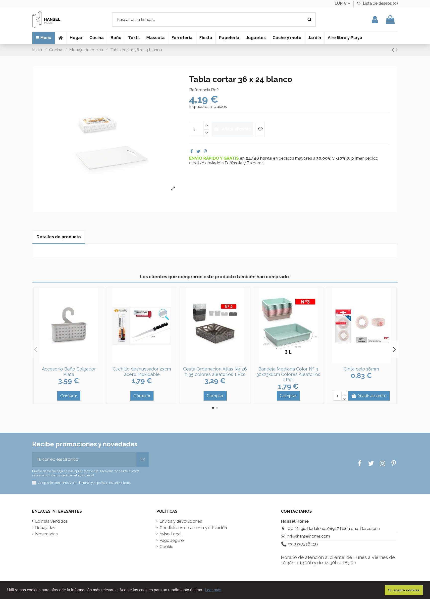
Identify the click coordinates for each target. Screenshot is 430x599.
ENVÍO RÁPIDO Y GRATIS (214, 158)
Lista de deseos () (380, 3)
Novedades (46, 534)
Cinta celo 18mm (361, 368)
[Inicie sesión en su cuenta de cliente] (374, 19)
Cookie (166, 546)
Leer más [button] (213, 590)
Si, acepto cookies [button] (404, 590)
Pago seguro (172, 540)
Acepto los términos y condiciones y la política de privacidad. (84, 483)
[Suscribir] (142, 459)
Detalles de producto (59, 236)
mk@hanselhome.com (308, 536)
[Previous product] (394, 49)
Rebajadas (45, 527)
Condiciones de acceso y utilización (193, 527)
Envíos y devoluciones (181, 521)
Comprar (68, 395)
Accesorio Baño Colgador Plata (69, 371)
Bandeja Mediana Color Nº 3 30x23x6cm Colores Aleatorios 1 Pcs (288, 374)
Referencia (199, 90)
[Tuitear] (198, 151)
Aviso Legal (170, 534)
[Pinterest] (205, 151)
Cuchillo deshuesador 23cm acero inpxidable (142, 371)
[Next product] (397, 49)
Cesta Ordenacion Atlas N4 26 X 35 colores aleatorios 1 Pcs (215, 371)
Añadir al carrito (236, 129)
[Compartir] (191, 151)
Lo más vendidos (51, 521)
